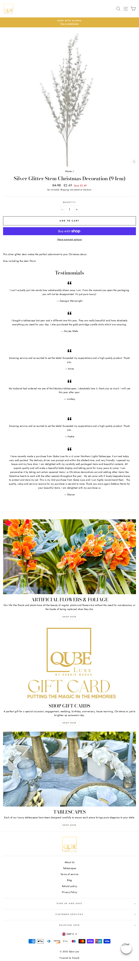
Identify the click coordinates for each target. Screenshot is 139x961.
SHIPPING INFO (69, 925)
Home (68, 171)
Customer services (69, 914)
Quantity (69, 202)
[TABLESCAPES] (69, 769)
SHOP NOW (69, 616)
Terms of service (69, 874)
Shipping (64, 189)
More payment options (69, 239)
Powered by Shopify (69, 958)
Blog (69, 880)
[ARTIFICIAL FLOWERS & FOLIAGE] (69, 556)
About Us (70, 862)
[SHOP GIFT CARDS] (69, 663)
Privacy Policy (69, 892)
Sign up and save (69, 903)
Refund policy (69, 886)
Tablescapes (69, 868)
